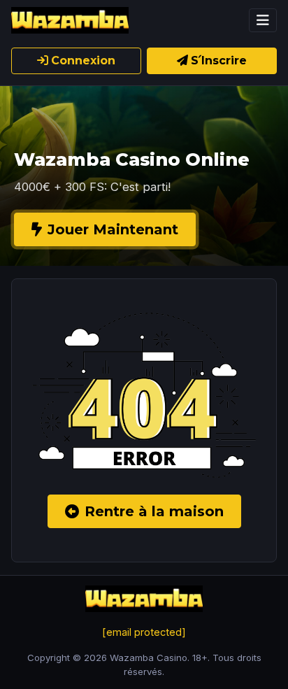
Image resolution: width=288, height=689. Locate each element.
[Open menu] (263, 20)
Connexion (83, 60)
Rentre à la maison (154, 511)
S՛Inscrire (219, 60)
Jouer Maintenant (113, 229)
